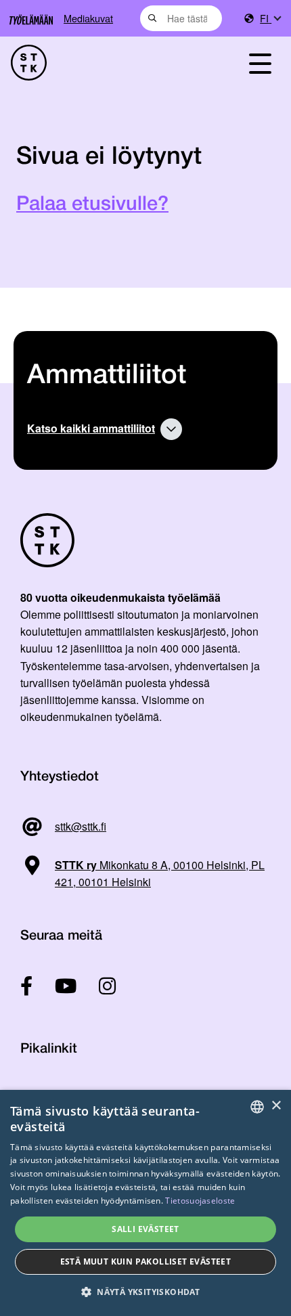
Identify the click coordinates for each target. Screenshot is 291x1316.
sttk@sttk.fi (80, 826)
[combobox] (181, 18)
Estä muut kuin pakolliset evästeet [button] (145, 1261)
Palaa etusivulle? (92, 205)
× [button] (276, 1106)
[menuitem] (270, 18)
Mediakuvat (88, 18)
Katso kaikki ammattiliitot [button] (91, 428)
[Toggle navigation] (260, 63)
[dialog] (145, 1203)
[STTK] (105, 62)
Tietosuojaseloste (200, 1200)
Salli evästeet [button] (145, 1229)
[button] (145, 1292)
